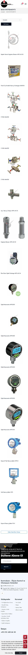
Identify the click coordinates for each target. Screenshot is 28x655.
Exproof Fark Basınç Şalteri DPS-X (9, 461)
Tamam (20, 653)
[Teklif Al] (25, 637)
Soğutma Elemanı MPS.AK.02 (8, 242)
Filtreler (7, 24)
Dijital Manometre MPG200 (8, 398)
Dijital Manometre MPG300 (8, 367)
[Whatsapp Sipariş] (25, 646)
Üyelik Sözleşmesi (6, 623)
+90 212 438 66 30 (8, 632)
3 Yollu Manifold (5, 148)
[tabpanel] (14, 279)
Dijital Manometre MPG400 (8, 336)
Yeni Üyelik (18, 602)
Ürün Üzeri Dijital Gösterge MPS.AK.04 (11, 273)
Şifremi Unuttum (19, 610)
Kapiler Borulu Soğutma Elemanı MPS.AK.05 (12, 54)
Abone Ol (6, 566)
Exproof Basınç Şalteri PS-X (8, 523)
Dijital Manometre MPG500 (8, 304)
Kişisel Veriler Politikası (7, 614)
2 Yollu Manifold (5, 179)
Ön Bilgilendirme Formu (7, 602)
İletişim (17, 605)
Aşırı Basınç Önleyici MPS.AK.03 (9, 210)
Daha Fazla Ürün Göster (14, 532)
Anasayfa (3, 12)
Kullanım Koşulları (6, 621)
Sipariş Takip (19, 607)
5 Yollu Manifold (5, 117)
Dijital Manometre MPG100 (8, 429)
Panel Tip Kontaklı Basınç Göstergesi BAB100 (12, 85)
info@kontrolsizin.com (8, 586)
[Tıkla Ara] (25, 642)
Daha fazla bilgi (9, 653)
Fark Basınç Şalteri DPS (7, 492)
